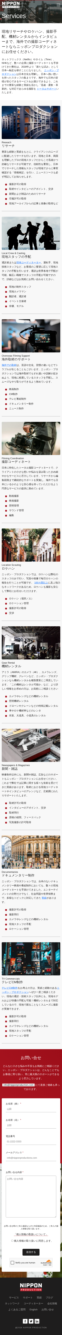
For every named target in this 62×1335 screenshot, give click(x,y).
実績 (44, 898)
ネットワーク (12, 1303)
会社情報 (52, 1303)
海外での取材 (9, 365)
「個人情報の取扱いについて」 (31, 1234)
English (33, 1309)
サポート (28, 1297)
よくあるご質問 (17, 1309)
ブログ (49, 1297)
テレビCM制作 (10, 988)
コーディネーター (33, 1303)
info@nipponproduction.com (18, 1085)
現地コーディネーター (28, 262)
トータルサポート (46, 88)
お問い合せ (48, 1309)
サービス (14, 1297)
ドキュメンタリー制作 (18, 874)
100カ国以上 (41, 582)
